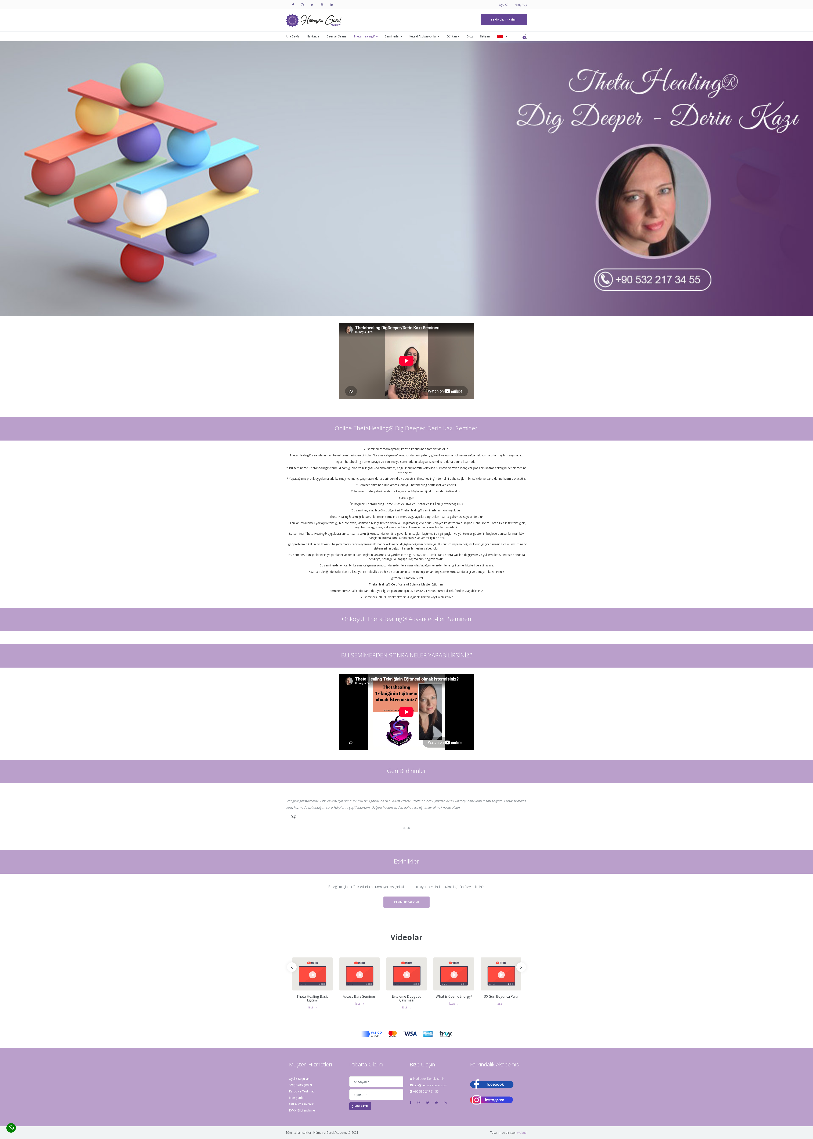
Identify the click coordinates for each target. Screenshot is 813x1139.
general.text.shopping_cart (524, 37)
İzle (311, 1003)
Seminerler (392, 36)
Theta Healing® (364, 36)
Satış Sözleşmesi (300, 1085)
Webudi (522, 1133)
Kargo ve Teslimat (301, 1091)
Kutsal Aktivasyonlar (423, 36)
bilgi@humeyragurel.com (430, 1085)
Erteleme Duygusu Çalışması (359, 998)
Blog (470, 36)
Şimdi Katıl (360, 1106)
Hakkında (313, 36)
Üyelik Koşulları (299, 1078)
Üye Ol (503, 4)
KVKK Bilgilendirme (302, 1110)
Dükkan (452, 36)
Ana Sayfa (293, 36)
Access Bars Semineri (312, 996)
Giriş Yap (521, 4)
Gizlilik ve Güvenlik (301, 1104)
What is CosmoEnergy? (407, 996)
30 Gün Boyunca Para (454, 996)
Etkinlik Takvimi (504, 19)
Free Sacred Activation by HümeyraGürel (501, 998)
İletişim (485, 36)
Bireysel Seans (336, 36)
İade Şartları (297, 1097)
